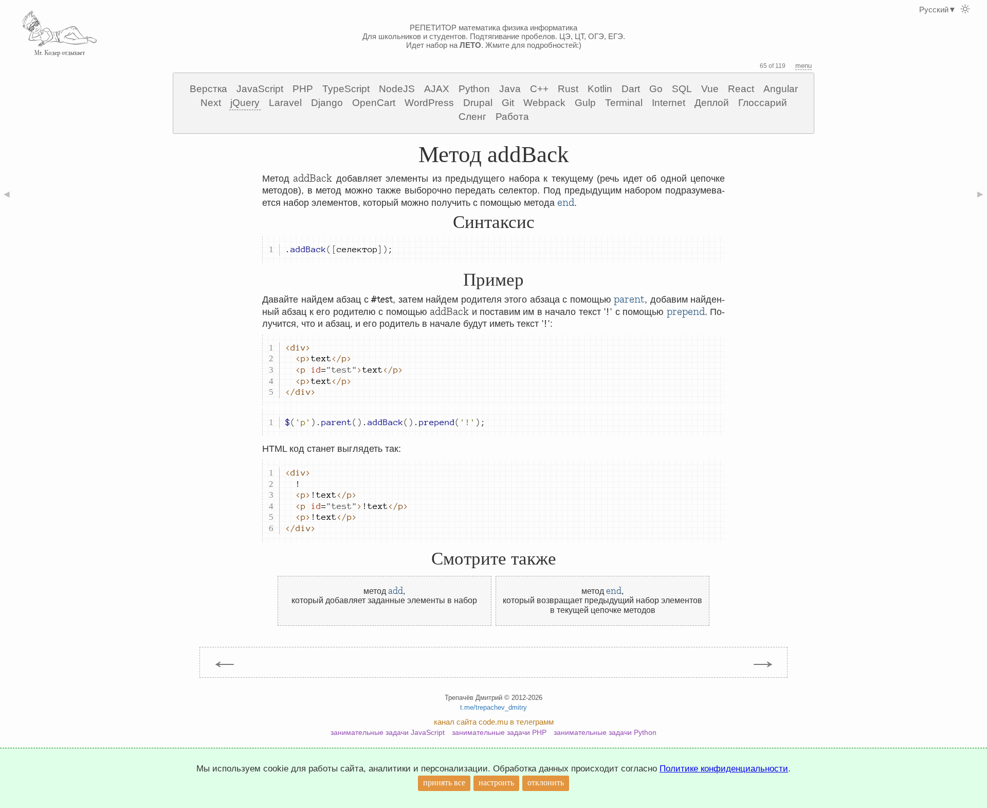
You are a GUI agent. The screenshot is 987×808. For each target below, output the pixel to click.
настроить (496, 782)
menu (803, 65)
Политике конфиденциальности (724, 769)
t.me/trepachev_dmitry (493, 707)
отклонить (545, 782)
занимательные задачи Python (605, 732)
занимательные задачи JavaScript (388, 732)
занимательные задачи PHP (499, 732)
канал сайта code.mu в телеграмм (494, 721)
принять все (444, 782)
